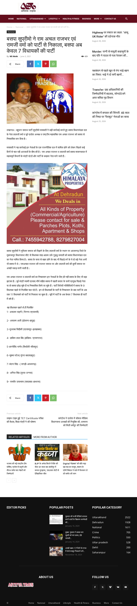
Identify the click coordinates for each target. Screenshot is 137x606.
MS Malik (14, 56)
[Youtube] (125, 587)
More (96, 18)
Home (11, 18)
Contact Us (110, 18)
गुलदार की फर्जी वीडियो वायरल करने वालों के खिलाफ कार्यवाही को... (76, 519)
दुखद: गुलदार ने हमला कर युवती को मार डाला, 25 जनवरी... (74, 535)
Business (86, 18)
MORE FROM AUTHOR (45, 437)
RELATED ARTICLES (19, 437)
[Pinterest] (45, 64)
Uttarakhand (36, 18)
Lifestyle (53, 18)
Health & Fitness (71, 18)
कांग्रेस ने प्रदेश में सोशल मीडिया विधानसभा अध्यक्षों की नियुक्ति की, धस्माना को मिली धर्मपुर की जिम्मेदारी (69, 422)
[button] (126, 18)
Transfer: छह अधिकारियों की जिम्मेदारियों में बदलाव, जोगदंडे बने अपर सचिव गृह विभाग (108, 93)
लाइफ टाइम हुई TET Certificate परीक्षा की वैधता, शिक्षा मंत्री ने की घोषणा (25, 420)
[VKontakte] (118, 587)
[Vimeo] (110, 587)
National (22, 18)
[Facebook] (30, 64)
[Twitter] (38, 64)
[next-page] (14, 480)
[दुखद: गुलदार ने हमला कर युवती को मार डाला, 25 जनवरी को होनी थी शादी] (56, 535)
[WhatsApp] (53, 64)
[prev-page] (9, 480)
